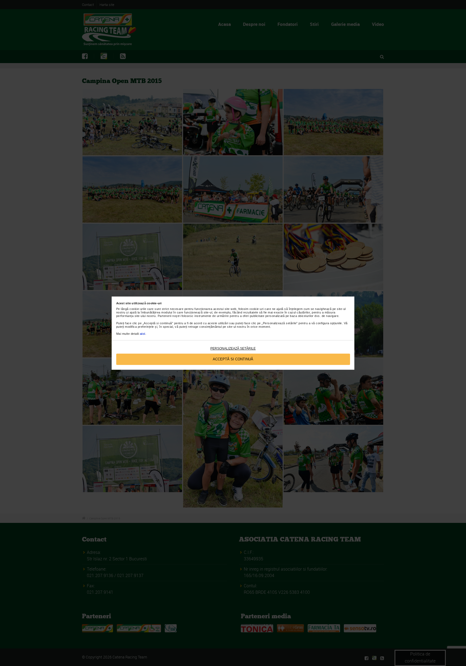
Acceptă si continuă (233, 359)
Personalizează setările (233, 348)
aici (142, 333)
